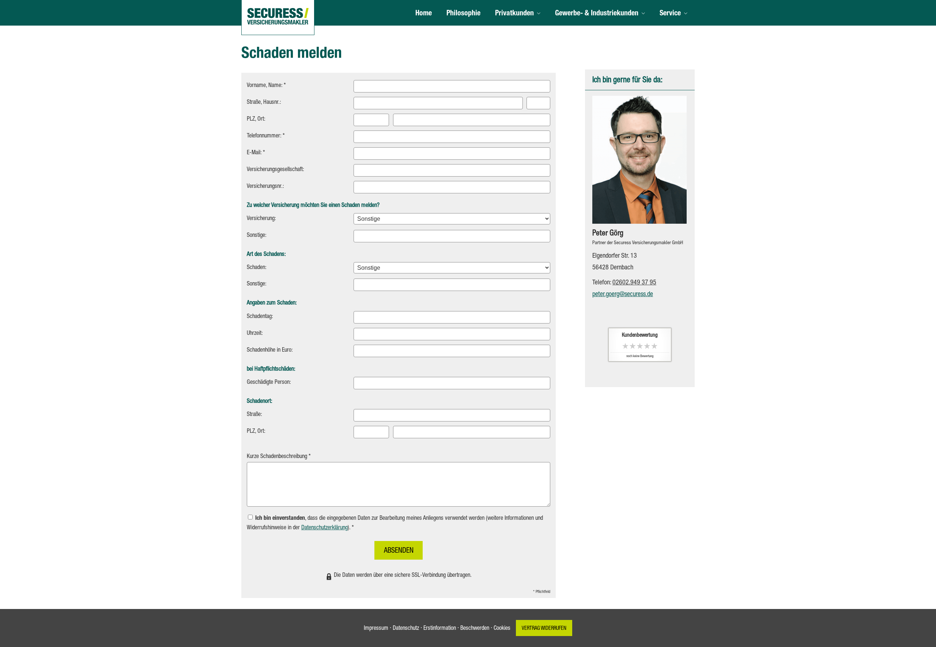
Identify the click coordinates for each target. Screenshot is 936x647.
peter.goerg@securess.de (622, 294)
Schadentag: (260, 317)
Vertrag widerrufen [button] (544, 628)
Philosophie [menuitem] (463, 14)
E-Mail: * (256, 153)
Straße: (254, 415)
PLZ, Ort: (256, 119)
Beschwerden (474, 629)
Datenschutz (406, 629)
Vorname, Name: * (266, 86)
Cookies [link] (502, 629)
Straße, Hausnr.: (264, 103)
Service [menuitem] (670, 14)
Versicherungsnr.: (265, 187)
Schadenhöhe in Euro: (270, 350)
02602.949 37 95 (634, 283)
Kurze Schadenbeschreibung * (279, 457)
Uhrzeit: (255, 334)
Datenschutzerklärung (324, 528)
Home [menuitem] (423, 14)
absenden (399, 551)
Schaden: (257, 268)
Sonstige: (257, 236)
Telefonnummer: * (266, 136)
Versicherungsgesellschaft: (275, 170)
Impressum (376, 629)
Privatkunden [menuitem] (514, 14)
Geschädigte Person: (269, 383)
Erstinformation (439, 629)
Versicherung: (261, 219)
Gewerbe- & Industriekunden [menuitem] (596, 14)
